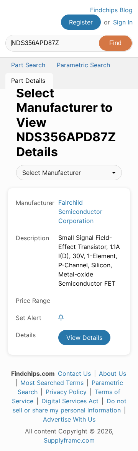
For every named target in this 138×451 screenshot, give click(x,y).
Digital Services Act (70, 401)
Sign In (123, 22)
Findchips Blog (111, 10)
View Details (84, 337)
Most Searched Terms (52, 382)
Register (81, 22)
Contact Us (74, 373)
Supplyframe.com (69, 440)
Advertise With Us (69, 419)
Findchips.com (11, 17)
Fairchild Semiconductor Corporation (80, 212)
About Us (112, 373)
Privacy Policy (66, 392)
